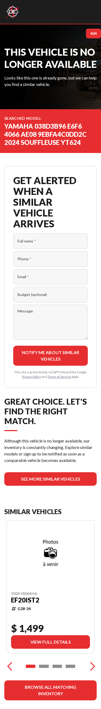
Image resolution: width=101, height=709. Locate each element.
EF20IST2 (25, 600)
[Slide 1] (30, 666)
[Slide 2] (43, 666)
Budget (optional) (32, 294)
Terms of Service (59, 376)
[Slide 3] (57, 666)
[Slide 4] (70, 666)
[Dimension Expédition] (12, 11)
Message (25, 311)
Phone (24, 259)
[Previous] (9, 666)
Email (23, 276)
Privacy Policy (31, 376)
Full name (27, 241)
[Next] (91, 666)
